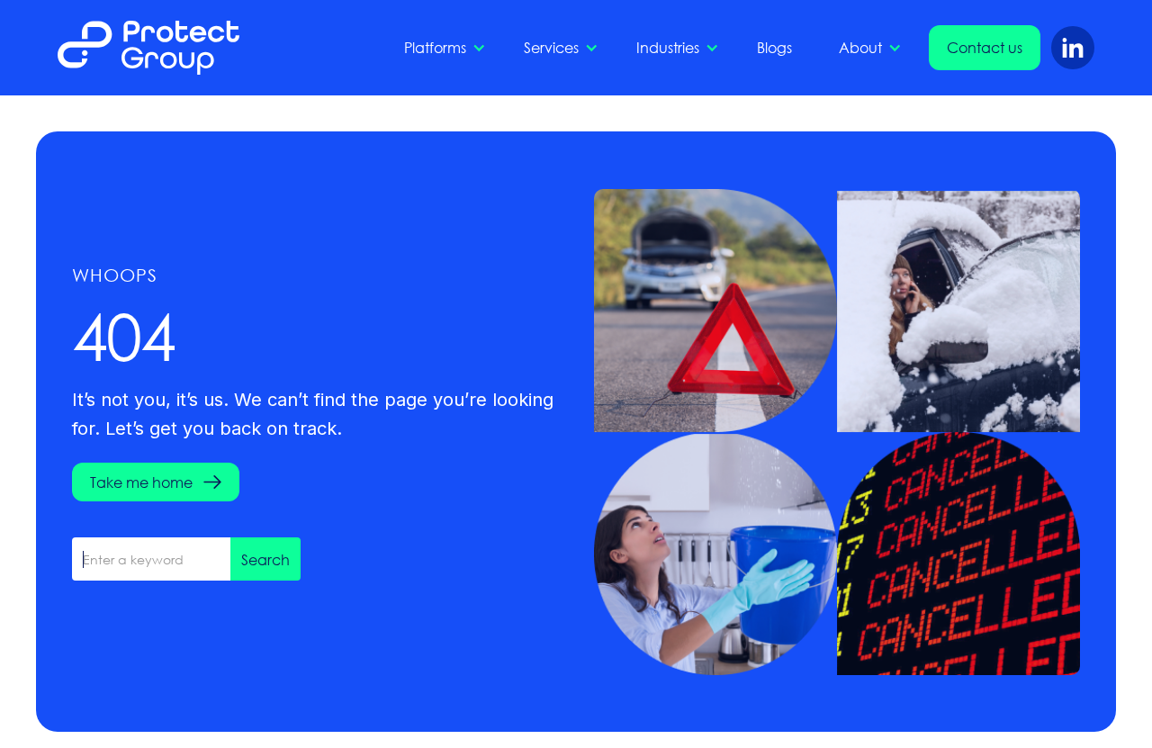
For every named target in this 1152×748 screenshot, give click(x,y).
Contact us (984, 47)
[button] (440, 47)
